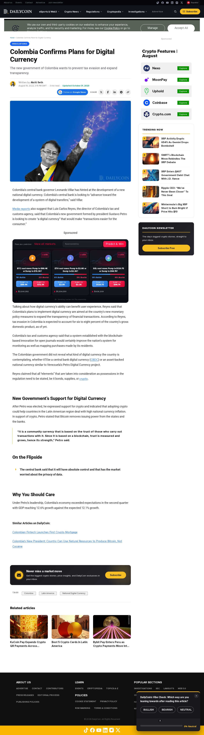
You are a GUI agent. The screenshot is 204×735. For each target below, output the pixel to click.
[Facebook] (162, 2)
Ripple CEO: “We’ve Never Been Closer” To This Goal (174, 192)
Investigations (143, 688)
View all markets (45, 244)
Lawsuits (169, 688)
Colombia (28, 593)
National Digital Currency (73, 593)
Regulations (19, 44)
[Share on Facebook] (108, 92)
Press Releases (25, 695)
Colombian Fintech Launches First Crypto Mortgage (44, 532)
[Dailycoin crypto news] (18, 11)
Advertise (40, 2)
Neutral (186, 709)
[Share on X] (101, 92)
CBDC (94, 359)
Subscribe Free (166, 248)
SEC (158, 688)
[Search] (175, 11)
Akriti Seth (37, 82)
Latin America (48, 593)
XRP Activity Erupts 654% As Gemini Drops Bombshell (175, 142)
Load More (70, 659)
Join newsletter (55, 2)
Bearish (167, 709)
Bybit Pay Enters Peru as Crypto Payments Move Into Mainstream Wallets (111, 645)
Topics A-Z (112, 688)
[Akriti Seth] (13, 83)
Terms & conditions (105, 708)
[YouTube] (167, 2)
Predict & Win (115, 244)
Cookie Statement (85, 701)
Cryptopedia (94, 688)
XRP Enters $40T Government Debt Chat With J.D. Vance (175, 175)
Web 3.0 (182, 688)
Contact (29, 2)
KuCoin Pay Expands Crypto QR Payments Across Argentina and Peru (28, 645)
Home (12, 38)
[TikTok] (158, 2)
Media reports (21, 209)
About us (8, 2)
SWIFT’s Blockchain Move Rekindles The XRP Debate (173, 159)
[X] (181, 2)
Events (19, 2)
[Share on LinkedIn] (114, 92)
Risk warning (82, 708)
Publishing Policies (27, 702)
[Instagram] (177, 2)
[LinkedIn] (172, 2)
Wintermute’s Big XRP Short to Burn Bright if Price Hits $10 (174, 208)
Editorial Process (48, 695)
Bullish (148, 709)
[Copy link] (128, 92)
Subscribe (191, 11)
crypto (83, 378)
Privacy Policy (108, 701)
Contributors (54, 688)
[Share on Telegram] (121, 92)
